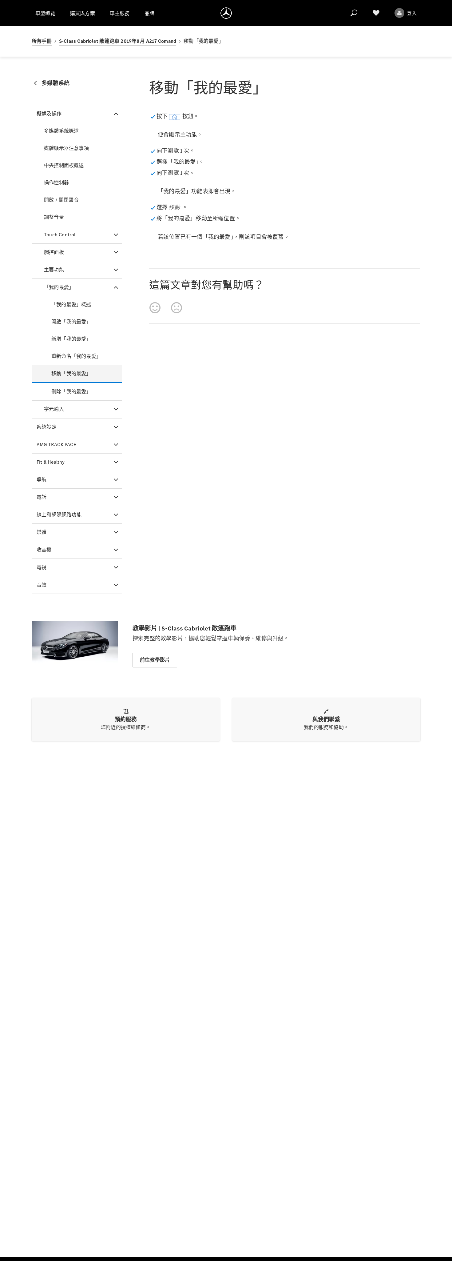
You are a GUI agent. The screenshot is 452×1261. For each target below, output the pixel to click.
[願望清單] (376, 13)
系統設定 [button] (47, 427)
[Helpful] (155, 308)
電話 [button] (41, 497)
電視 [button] (41, 567)
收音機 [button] (44, 549)
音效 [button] (41, 585)
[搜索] (354, 13)
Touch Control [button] (60, 234)
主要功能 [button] (54, 269)
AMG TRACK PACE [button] (56, 444)
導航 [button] (41, 479)
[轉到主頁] (226, 13)
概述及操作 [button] (49, 113)
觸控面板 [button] (54, 252)
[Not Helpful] (176, 308)
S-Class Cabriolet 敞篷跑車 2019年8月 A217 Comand (117, 41)
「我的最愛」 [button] (59, 287)
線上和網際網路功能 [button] (59, 514)
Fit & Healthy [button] (51, 462)
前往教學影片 (155, 660)
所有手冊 (42, 41)
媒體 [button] (41, 532)
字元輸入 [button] (54, 409)
